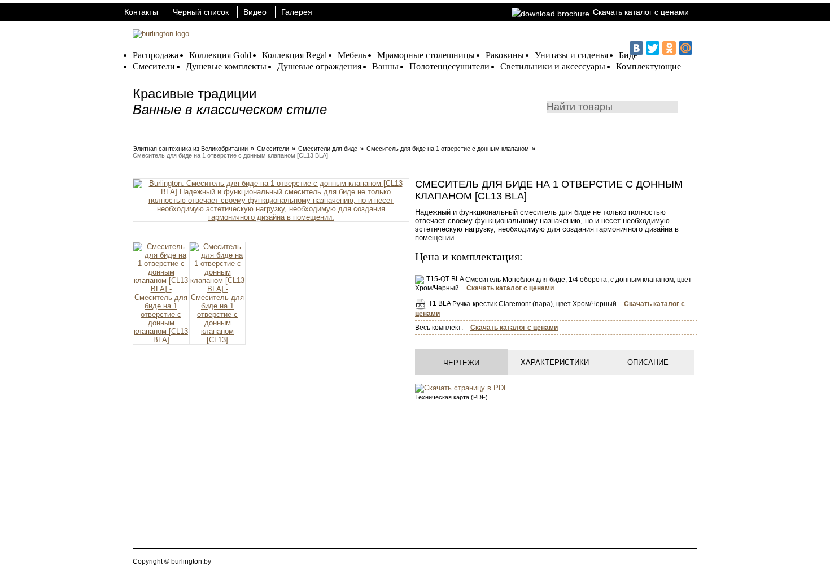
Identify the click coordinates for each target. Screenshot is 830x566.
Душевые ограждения (319, 66)
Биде (628, 55)
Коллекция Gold (220, 55)
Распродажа (155, 55)
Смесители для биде (327, 148)
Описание (648, 362)
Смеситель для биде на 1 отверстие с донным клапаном (447, 148)
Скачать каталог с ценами (641, 11)
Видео (255, 11)
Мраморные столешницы (426, 55)
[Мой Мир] (685, 48)
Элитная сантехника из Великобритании (190, 148)
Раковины (505, 55)
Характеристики (555, 362)
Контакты (141, 11)
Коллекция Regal (294, 55)
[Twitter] (652, 48)
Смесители (154, 66)
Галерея (296, 11)
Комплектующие (648, 66)
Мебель (352, 55)
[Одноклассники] (669, 48)
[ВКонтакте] (636, 48)
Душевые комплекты (226, 66)
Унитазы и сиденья (571, 55)
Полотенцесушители (449, 66)
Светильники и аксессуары (552, 66)
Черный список (201, 11)
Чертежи (461, 363)
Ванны (385, 66)
